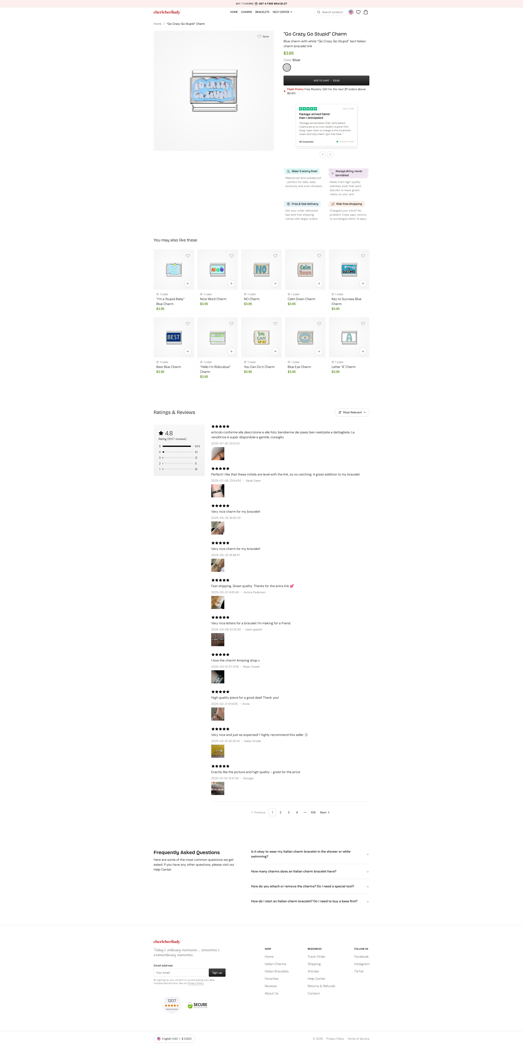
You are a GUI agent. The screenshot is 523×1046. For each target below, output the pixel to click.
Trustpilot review (346, 141)
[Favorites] (358, 12)
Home (234, 12)
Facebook (361, 956)
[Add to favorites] (187, 255)
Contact (314, 993)
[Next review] (330, 154)
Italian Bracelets (277, 971)
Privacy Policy (195, 983)
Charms (246, 12)
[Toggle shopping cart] (365, 12)
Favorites (271, 978)
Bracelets (262, 12)
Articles (313, 971)
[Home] (167, 12)
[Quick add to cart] (187, 283)
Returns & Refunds (321, 986)
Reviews (271, 986)
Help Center (281, 12)
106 (313, 812)
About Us (271, 993)
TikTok (359, 971)
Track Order (316, 956)
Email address (163, 965)
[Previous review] (323, 154)
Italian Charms (275, 964)
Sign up (217, 972)
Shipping (314, 964)
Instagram (361, 964)
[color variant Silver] (287, 67)
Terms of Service (358, 1038)
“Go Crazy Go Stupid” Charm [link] (186, 24)
